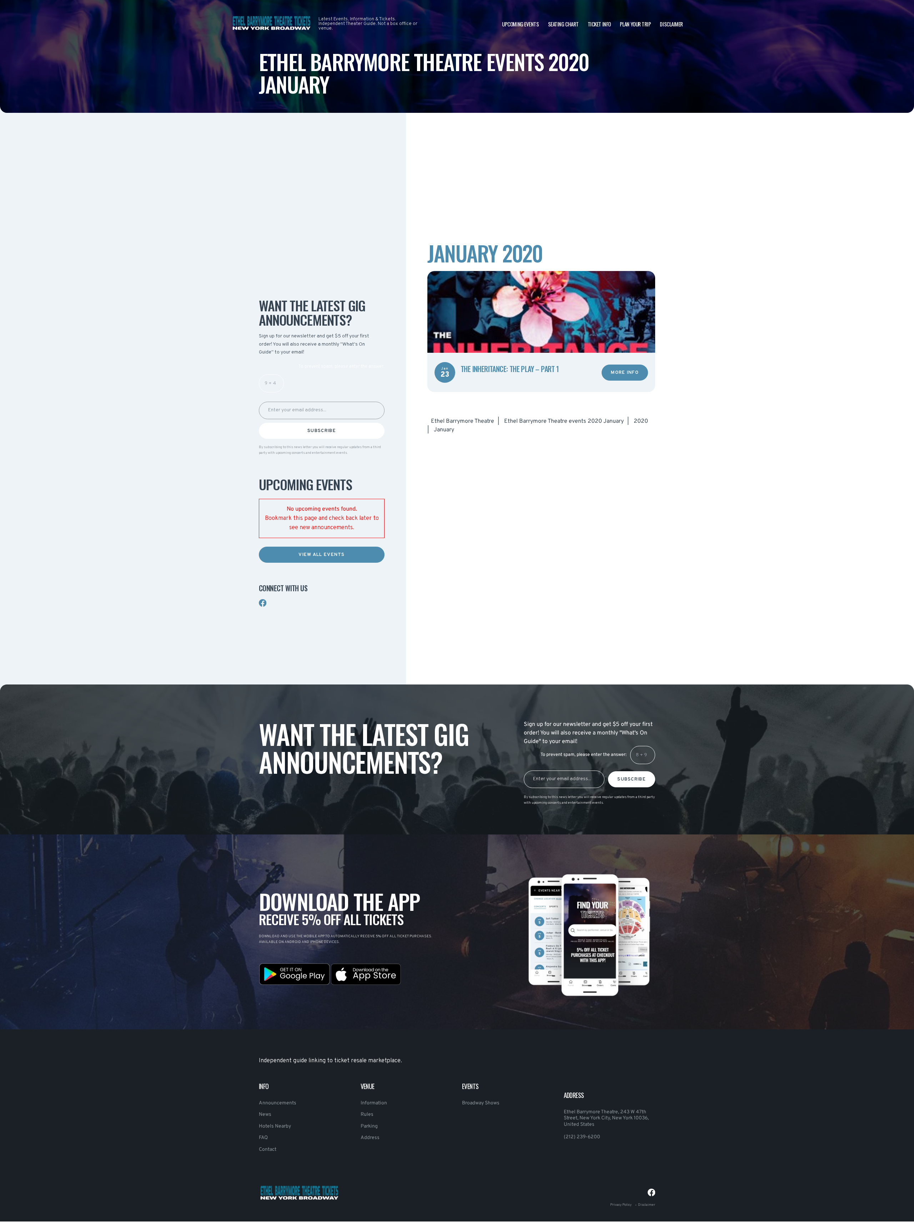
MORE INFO (625, 373)
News (265, 1115)
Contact (267, 1150)
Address (370, 1138)
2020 (641, 421)
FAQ (263, 1138)
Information (374, 1103)
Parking (369, 1126)
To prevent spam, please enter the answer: (341, 367)
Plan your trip (635, 24)
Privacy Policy (621, 1205)
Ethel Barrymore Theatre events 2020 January (564, 421)
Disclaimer (671, 24)
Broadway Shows (480, 1103)
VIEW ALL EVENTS (321, 555)
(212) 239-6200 (582, 1137)
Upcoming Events (520, 24)
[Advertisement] (322, 224)
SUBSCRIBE (321, 431)
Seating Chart (563, 24)
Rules (367, 1115)
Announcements (277, 1103)
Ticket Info (599, 24)
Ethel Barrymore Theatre (462, 421)
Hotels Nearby (275, 1126)
